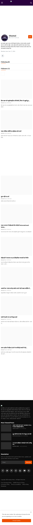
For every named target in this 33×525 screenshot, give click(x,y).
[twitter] (7, 470)
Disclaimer (3, 486)
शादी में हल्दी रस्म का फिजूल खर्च (9, 317)
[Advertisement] (16, 157)
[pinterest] (11, 470)
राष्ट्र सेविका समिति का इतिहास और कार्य (11, 131)
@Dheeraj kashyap (16, 435)
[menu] (2, 3)
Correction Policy (5, 484)
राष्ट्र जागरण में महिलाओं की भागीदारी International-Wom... (15, 226)
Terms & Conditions (16, 484)
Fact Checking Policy (6, 482)
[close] (31, 512)
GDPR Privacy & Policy (19, 482)
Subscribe (28, 462)
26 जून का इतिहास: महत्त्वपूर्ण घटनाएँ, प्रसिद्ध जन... (22, 443)
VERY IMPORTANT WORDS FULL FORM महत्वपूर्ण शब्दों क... (22, 425)
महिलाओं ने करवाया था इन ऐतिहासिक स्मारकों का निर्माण (15, 258)
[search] (31, 3)
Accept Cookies (16, 520)
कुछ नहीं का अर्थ (5, 196)
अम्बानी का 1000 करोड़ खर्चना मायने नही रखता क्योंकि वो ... (16, 288)
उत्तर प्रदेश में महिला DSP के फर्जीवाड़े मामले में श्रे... (14, 347)
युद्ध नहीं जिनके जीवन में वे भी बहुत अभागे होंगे (22, 434)
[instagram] (16, 470)
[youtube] (24, 470)
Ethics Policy (25, 484)
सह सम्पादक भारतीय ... (16, 446)
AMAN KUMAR (16, 428)
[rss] (29, 470)
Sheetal (2, 102)
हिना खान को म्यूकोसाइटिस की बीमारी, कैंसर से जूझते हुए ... (15, 100)
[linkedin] (20, 470)
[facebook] (3, 470)
